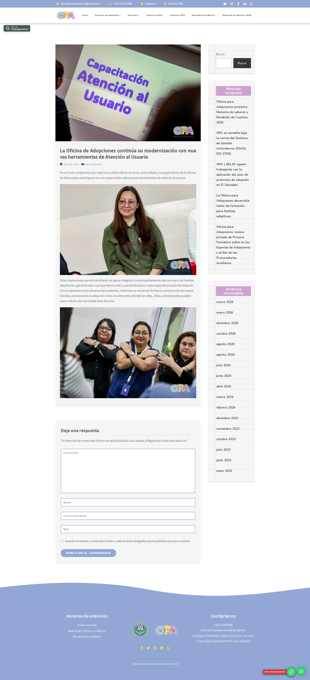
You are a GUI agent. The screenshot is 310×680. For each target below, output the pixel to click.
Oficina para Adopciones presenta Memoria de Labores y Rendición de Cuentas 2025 (232, 112)
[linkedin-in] (245, 4)
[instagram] (232, 4)
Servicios (133, 15)
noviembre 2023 (227, 429)
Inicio (85, 15)
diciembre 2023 (227, 418)
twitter (148, 648)
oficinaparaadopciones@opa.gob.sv (80, 3)
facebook (142, 648)
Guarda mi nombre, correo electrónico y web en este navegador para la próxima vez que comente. (127, 541)
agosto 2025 (225, 344)
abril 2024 (223, 387)
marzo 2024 (224, 397)
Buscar (220, 54)
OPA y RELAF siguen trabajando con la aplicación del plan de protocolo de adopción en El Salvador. (232, 174)
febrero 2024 (225, 408)
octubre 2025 (226, 334)
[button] (301, 671)
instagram (155, 648)
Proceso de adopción (107, 15)
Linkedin (162, 648)
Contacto (150, 3)
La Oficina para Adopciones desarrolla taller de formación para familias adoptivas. (232, 206)
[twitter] (225, 4)
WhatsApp (168, 648)
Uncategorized (93, 164)
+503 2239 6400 (123, 3)
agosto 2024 (225, 355)
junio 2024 (223, 376)
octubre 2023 (226, 439)
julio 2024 (223, 365)
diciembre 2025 (227, 323)
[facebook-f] (238, 4)
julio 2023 (223, 450)
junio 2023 (223, 460)
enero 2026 (224, 313)
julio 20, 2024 (70, 164)
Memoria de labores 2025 (236, 15)
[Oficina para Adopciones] (66, 15)
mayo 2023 (224, 471)
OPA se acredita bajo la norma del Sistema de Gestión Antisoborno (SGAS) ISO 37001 (232, 143)
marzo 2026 (224, 302)
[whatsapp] (251, 4)
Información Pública (203, 15)
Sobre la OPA (154, 15)
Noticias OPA (176, 3)
